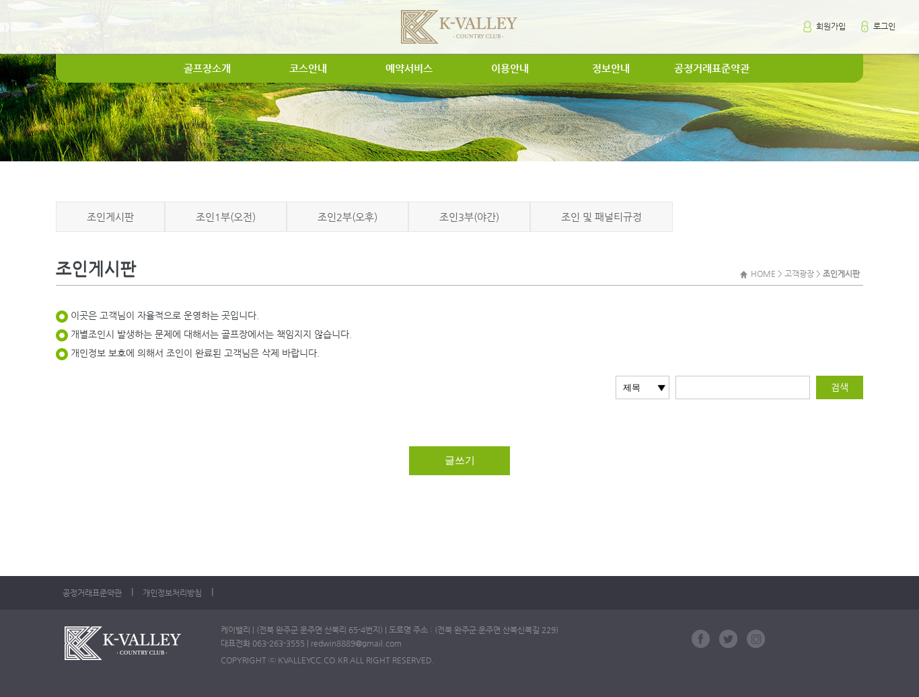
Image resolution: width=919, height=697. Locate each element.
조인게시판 (110, 216)
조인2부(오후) (347, 216)
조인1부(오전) (226, 216)
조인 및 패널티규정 (601, 216)
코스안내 (308, 68)
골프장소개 (207, 68)
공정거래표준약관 (711, 68)
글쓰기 (460, 460)
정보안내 (611, 68)
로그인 (883, 26)
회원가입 (830, 26)
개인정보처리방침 (172, 593)
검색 (839, 387)
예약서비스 (409, 68)
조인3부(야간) (469, 216)
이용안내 (510, 68)
